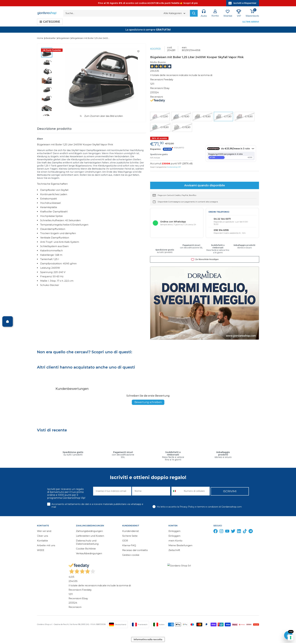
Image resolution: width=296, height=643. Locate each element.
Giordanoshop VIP (174, 167)
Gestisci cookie (130, 554)
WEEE (40, 550)
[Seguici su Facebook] (215, 532)
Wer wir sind (44, 531)
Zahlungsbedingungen (89, 531)
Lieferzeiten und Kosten (90, 535)
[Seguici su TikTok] (245, 532)
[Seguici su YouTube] (227, 532)
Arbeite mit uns (46, 545)
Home (40, 38)
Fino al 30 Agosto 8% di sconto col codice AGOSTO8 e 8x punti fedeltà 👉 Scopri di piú (148, 3)
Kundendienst (130, 531)
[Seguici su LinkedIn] (239, 532)
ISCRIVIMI (229, 491)
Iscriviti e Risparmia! (244, 3)
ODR (125, 540)
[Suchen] (194, 13)
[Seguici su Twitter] (233, 532)
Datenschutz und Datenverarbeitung (87, 542)
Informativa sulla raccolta (148, 639)
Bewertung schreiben (148, 402)
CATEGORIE (51, 21)
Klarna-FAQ (129, 545)
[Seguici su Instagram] (221, 532)
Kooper (155, 48)
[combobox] (177, 491)
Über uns (42, 535)
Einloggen (174, 531)
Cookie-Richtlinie (86, 548)
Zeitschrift (174, 550)
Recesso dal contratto (135, 550)
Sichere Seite (130, 535)
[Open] (7, 321)
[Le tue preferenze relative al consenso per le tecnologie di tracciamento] (291, 638)
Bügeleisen (64, 38)
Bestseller (51, 38)
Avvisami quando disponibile (204, 185)
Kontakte (42, 540)
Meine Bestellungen (180, 545)
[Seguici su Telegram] (251, 532)
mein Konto (175, 540)
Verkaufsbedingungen (89, 553)
